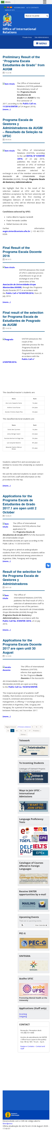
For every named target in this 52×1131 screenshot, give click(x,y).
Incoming (23, 1014)
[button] (22, 925)
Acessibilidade (19, 7)
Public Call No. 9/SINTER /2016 (17, 621)
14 (16, 731)
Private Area (27, 37)
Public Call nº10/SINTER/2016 (20, 293)
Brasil (8, 2)
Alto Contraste (33, 7)
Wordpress (7, 1123)
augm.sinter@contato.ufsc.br (16, 231)
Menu (42, 43)
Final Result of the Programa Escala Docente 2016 (22, 251)
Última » (23, 734)
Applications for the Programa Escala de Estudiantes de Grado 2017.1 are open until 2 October (19, 504)
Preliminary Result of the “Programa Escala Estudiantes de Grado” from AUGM (24, 63)
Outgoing (23, 1016)
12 (8, 731)
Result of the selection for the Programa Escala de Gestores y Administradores (22, 577)
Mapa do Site (10, 10)
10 (36, 727)
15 (21, 731)
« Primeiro (20, 727)
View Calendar (40, 925)
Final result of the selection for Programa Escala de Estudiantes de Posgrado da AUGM (23, 318)
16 (25, 731)
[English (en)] (8, 7)
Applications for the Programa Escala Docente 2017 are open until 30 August (22, 646)
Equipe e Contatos (27, 1046)
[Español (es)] (11, 7)
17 (29, 731)
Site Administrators (42, 37)
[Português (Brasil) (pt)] (5, 7)
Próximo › (36, 731)
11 (41, 727)
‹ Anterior (27, 727)
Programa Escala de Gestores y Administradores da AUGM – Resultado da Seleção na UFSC (23, 127)
